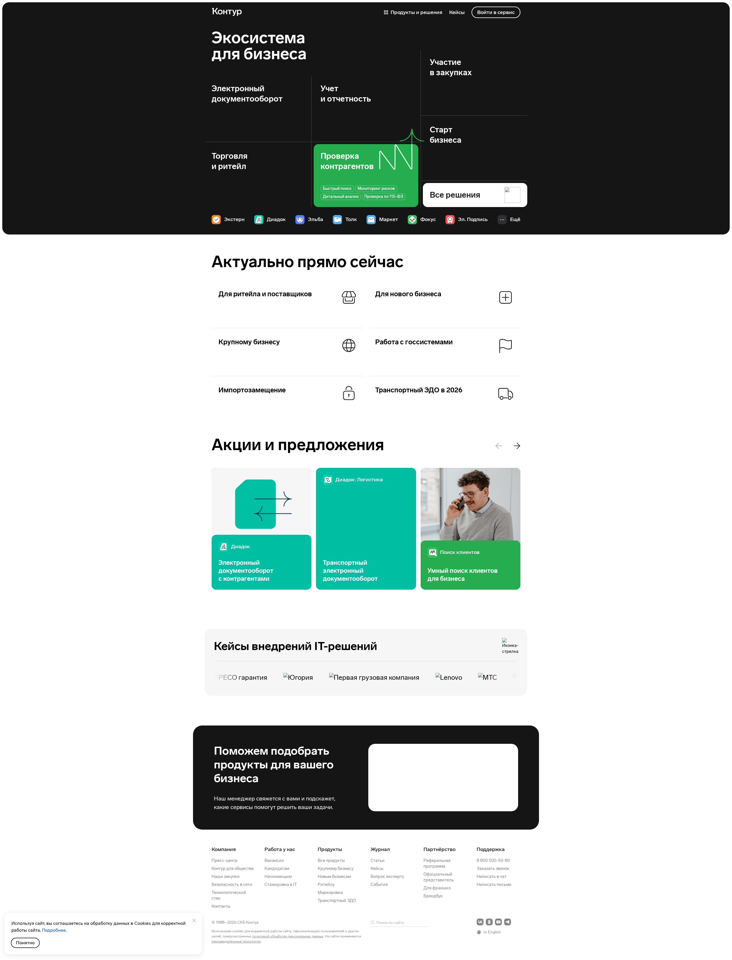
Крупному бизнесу (249, 342)
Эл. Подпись (473, 219)
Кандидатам (276, 868)
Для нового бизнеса (408, 294)
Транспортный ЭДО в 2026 (418, 390)
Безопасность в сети (232, 884)
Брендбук (433, 896)
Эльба (315, 219)
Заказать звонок (493, 868)
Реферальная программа (437, 863)
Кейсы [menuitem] (457, 12)
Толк (351, 219)
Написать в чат (491, 876)
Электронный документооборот (247, 94)
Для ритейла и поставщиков (265, 294)
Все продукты (331, 860)
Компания (224, 849)
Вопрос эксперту (387, 876)
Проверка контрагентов (347, 161)
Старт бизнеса (446, 135)
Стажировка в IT (280, 884)
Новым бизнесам (334, 876)
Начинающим (278, 876)
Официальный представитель (438, 877)
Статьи (378, 860)
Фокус (428, 219)
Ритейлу (326, 884)
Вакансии (274, 860)
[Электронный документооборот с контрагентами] (261, 529)
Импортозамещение (252, 390)
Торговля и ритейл (230, 161)
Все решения (455, 195)
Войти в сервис (496, 12)
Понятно (25, 942)
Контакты (221, 906)
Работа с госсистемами (414, 342)
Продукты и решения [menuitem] (415, 12)
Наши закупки (226, 876)
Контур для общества (233, 868)
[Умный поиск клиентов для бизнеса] (470, 529)
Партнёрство (439, 849)
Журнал (380, 849)
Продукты (330, 849)
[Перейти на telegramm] (507, 922)
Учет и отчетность (346, 94)
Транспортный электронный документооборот (350, 571)
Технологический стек (229, 895)
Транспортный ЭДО (337, 900)
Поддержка (491, 849)
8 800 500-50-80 (493, 860)
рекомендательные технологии (236, 941)
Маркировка (330, 892)
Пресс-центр (225, 860)
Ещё (515, 219)
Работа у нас (279, 849)
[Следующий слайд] (517, 446)
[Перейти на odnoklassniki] (489, 922)
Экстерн (234, 219)
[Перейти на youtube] (498, 922)
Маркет (388, 219)
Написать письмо (494, 884)
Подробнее (54, 930)
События (379, 884)
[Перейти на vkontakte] (480, 922)
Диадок (276, 219)
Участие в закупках (451, 67)
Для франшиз (437, 888)
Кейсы (377, 868)
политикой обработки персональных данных (287, 936)
